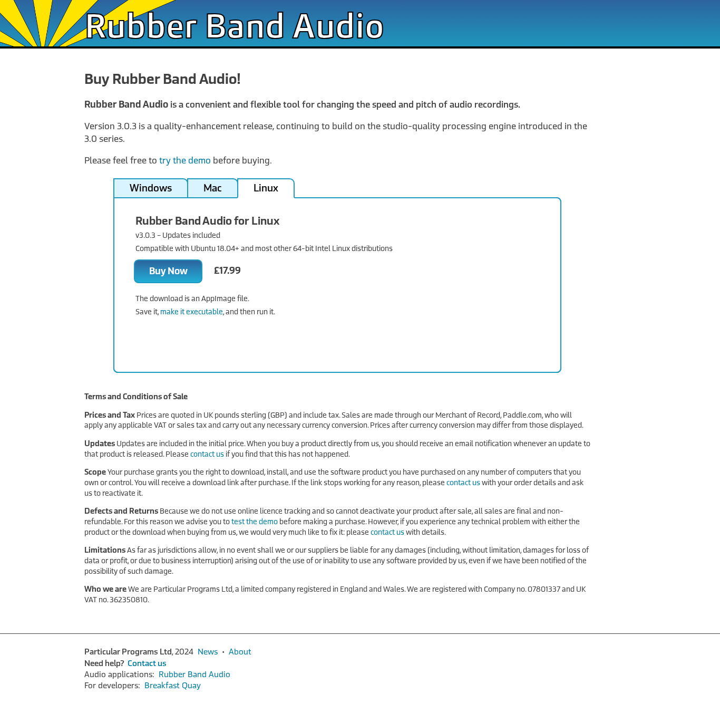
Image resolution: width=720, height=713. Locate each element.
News (208, 652)
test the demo (254, 521)
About (240, 652)
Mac (212, 188)
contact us (207, 454)
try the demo (185, 160)
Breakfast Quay (172, 685)
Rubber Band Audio (234, 29)
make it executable (191, 311)
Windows (151, 188)
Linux (266, 188)
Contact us (147, 663)
